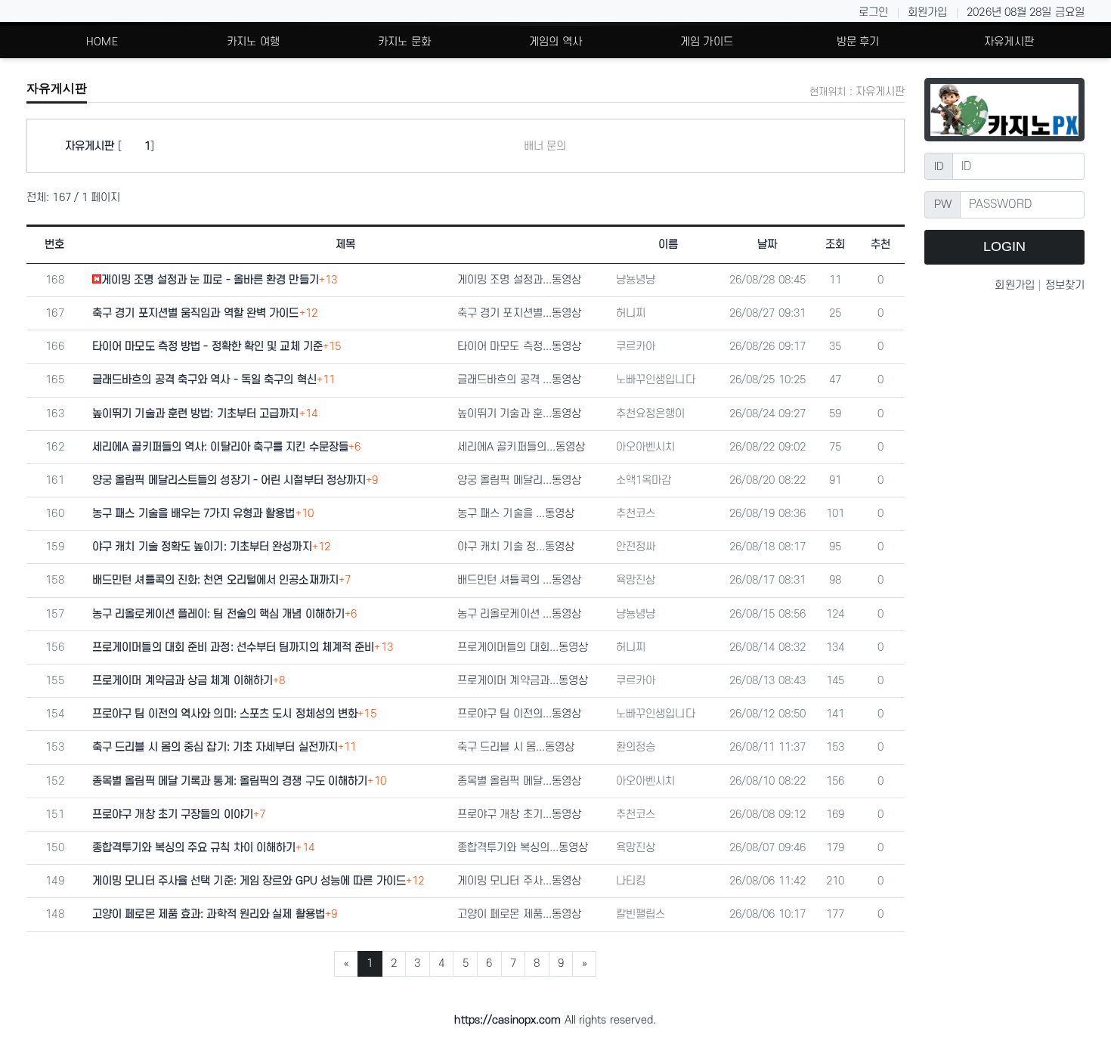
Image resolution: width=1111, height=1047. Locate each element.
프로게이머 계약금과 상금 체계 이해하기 (182, 680)
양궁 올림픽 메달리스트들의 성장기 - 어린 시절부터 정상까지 (229, 480)
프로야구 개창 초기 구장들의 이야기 (172, 814)
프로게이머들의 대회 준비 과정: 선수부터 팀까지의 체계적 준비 (233, 647)
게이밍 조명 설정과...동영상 (519, 280)
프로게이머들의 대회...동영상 (523, 647)
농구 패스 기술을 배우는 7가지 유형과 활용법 (194, 513)
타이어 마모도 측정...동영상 (519, 346)
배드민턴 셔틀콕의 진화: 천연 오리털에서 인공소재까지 (215, 580)
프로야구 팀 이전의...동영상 (519, 714)
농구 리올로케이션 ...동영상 (519, 614)
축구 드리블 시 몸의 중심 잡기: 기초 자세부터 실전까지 (215, 747)
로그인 (873, 12)
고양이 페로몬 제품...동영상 (519, 914)
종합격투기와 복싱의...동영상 (523, 847)
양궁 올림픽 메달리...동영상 (519, 480)
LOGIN (1004, 246)
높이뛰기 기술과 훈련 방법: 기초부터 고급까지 (195, 413)
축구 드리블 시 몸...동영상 (516, 747)
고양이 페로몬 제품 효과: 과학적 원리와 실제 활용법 (208, 914)
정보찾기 (1065, 285)
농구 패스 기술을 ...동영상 (516, 513)
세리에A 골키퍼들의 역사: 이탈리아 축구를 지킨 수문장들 (220, 447)
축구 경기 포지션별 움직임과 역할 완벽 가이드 (195, 313)
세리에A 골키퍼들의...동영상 (521, 447)
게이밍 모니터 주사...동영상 (519, 881)
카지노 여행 (253, 42)
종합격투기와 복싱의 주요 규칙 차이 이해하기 (194, 847)
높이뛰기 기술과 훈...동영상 (519, 413)
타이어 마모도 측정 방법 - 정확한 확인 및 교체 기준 (207, 346)
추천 (880, 244)
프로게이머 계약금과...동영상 (523, 680)
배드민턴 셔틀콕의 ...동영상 (519, 580)
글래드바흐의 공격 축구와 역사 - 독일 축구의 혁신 (204, 379)
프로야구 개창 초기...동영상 (519, 814)
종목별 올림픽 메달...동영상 (519, 781)
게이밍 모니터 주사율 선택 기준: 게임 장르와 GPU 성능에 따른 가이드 (249, 881)
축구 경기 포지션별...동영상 (519, 313)
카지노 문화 (404, 42)
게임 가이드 (706, 42)
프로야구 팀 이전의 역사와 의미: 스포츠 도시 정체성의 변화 (224, 714)
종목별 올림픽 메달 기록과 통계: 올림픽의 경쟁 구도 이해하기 (229, 781)
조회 (835, 244)
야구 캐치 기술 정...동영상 (516, 547)
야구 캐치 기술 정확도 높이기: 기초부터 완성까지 (202, 547)
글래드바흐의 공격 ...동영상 (519, 379)
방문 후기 (858, 42)
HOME (101, 42)
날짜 (767, 244)
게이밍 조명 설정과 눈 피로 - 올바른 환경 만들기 (210, 280)
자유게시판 (1009, 42)
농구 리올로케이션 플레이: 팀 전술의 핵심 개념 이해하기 (218, 614)
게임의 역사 (555, 42)
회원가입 (927, 12)
